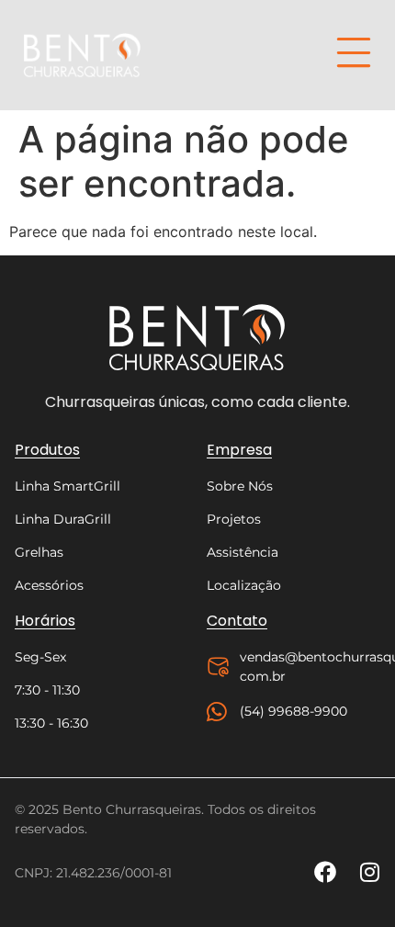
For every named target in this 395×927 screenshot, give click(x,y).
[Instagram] (369, 872)
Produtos (47, 449)
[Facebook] (325, 872)
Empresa (239, 449)
